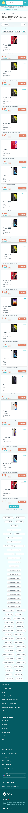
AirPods (4, 736)
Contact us (5, 757)
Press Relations (7, 749)
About (4, 746)
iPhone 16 (5, 728)
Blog (3, 692)
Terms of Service (7, 768)
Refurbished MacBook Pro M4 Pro (17, 798)
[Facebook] (4, 808)
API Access (5, 711)
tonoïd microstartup (8, 801)
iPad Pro (5, 724)
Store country (6, 773)
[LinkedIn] (11, 808)
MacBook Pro (6, 721)
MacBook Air (6, 732)
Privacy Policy (6, 760)
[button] (23, 24)
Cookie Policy (6, 764)
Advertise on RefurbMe (9, 753)
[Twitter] (8, 808)
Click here (6, 7)
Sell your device (7, 696)
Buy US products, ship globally (11, 707)
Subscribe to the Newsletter (11, 786)
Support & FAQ (6, 688)
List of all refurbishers (9, 703)
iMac (3, 739)
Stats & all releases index (10, 699)
